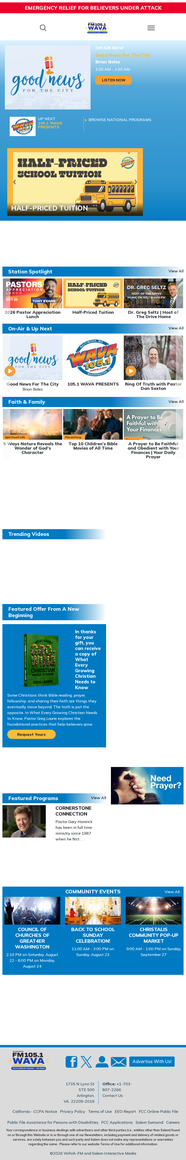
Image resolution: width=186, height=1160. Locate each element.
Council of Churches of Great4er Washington (32, 938)
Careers (173, 1122)
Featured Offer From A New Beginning (43, 612)
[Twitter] (86, 1064)
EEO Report (125, 1111)
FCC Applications (117, 1122)
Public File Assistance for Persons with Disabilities (52, 1122)
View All (172, 891)
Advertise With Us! (151, 1061)
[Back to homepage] (97, 28)
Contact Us (112, 1095)
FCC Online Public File (158, 1111)
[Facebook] (71, 1064)
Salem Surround (149, 1122)
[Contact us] (117, 1063)
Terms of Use (100, 1111)
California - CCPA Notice (35, 1111)
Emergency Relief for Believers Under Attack (93, 8)
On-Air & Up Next (30, 328)
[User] (101, 1064)
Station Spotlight (30, 271)
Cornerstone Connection (73, 811)
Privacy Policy (72, 1111)
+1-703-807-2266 (117, 1086)
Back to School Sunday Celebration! (93, 935)
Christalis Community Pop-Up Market (153, 935)
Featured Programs (33, 798)
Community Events (93, 891)
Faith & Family (26, 402)
